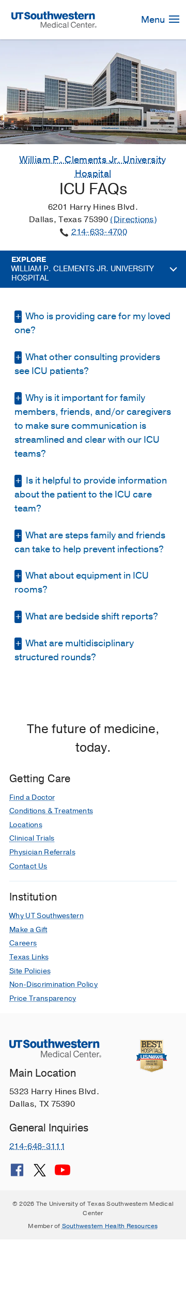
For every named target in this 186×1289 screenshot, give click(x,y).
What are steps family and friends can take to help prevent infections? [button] (89, 542)
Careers (23, 943)
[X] (40, 1173)
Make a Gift (28, 930)
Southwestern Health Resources (110, 1226)
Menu (154, 19)
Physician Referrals (42, 852)
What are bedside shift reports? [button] (91, 616)
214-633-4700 (99, 232)
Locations (25, 825)
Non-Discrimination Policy (53, 984)
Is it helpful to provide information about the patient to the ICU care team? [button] (90, 494)
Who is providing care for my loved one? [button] (92, 323)
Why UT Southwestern (46, 916)
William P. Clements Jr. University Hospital (82, 269)
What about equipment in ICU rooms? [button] (81, 582)
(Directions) (133, 219)
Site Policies (30, 971)
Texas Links (29, 957)
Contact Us (28, 866)
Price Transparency (42, 998)
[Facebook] (17, 1173)
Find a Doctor (32, 797)
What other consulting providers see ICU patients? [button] (87, 364)
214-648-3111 (37, 1146)
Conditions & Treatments (51, 811)
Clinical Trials (32, 838)
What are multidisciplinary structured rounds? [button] (74, 650)
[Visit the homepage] (54, 19)
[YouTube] (62, 1173)
